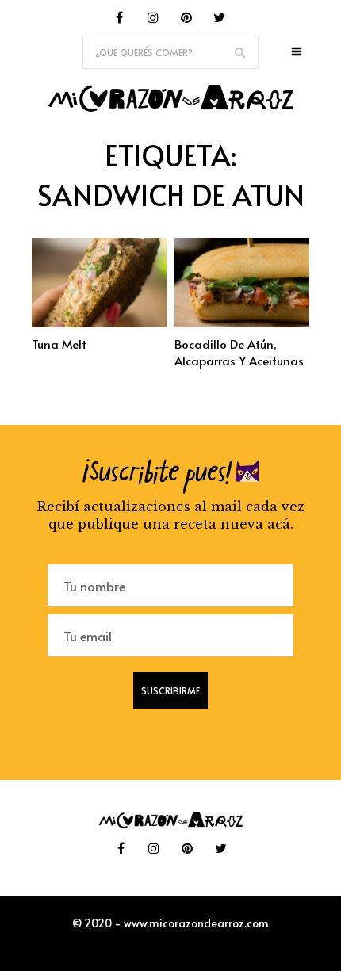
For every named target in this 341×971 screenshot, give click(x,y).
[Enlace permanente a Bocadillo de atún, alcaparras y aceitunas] (241, 323)
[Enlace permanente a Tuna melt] (99, 323)
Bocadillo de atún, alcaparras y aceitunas (239, 352)
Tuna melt (59, 343)
